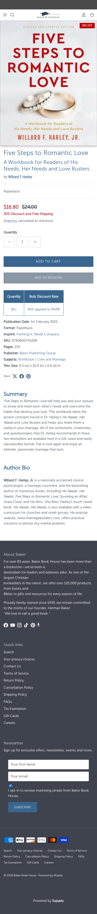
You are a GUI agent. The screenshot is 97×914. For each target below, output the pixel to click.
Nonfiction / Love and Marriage (42, 359)
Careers (9, 723)
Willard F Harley (20, 177)
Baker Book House (25, 875)
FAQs (8, 702)
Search (9, 652)
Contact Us (12, 666)
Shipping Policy (15, 695)
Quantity (10, 232)
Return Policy (14, 680)
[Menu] (5, 15)
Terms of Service (16, 673)
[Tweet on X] (15, 376)
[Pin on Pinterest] (28, 376)
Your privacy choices (19, 659)
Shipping (10, 221)
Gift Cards (11, 716)
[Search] (15, 15)
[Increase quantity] (35, 242)
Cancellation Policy (18, 688)
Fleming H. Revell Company (37, 334)
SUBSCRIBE (22, 807)
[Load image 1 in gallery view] (48, 83)
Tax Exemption (15, 709)
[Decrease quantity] (9, 242)
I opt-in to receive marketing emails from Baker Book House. (48, 793)
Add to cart (48, 261)
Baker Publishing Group (38, 353)
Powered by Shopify (50, 875)
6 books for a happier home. (61, 5)
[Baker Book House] (48, 15)
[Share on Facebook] (21, 376)
